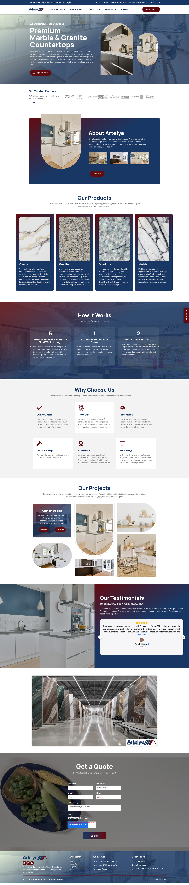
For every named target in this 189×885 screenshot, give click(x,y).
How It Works (76, 9)
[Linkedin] (24, 860)
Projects (109, 9)
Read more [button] (141, 632)
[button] (57, 9)
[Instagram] (28, 860)
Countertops (56, 9)
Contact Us (126, 9)
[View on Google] (142, 637)
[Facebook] (32, 860)
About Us (94, 9)
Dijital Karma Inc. (160, 876)
